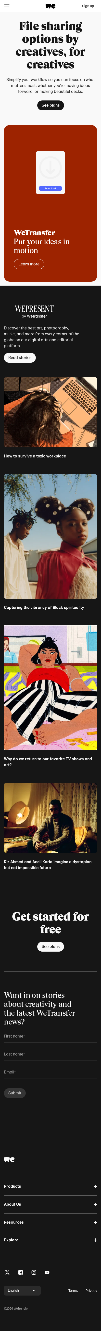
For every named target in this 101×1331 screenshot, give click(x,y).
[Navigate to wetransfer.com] (9, 1159)
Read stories (19, 357)
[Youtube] (47, 1273)
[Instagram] (33, 1273)
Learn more (28, 264)
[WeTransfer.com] (50, 6)
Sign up (88, 6)
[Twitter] (7, 1273)
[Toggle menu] (7, 6)
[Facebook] (20, 1273)
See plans (51, 105)
